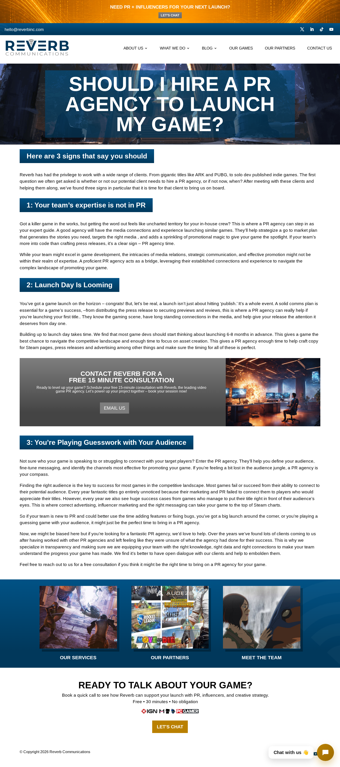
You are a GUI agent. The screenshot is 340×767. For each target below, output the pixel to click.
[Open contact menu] (325, 752)
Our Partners (280, 48)
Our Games (241, 48)
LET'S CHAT (170, 15)
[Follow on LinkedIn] (312, 29)
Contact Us (319, 48)
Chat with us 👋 (291, 752)
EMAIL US (114, 408)
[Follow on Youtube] (331, 29)
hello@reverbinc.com (24, 29)
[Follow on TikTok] (322, 29)
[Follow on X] (302, 29)
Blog (207, 48)
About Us (133, 48)
